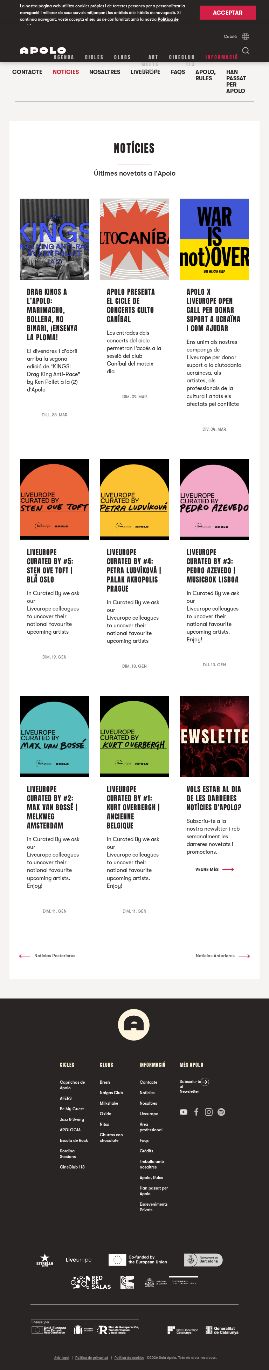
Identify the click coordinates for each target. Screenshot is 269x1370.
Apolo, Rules (205, 75)
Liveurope (149, 1113)
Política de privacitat (91, 1357)
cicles (94, 57)
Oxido (105, 1113)
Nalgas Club (111, 1092)
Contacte (148, 1082)
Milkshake (109, 1103)
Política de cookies (129, 1357)
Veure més (207, 869)
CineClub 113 (182, 61)
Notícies (147, 1092)
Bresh (105, 1082)
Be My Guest (72, 1108)
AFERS (66, 1098)
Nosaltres (148, 1103)
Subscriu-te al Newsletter (190, 1086)
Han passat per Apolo (236, 81)
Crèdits (146, 1151)
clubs (122, 57)
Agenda (64, 57)
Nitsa (104, 1124)
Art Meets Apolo (150, 64)
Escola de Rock (74, 1140)
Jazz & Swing (72, 1119)
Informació (222, 57)
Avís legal (61, 1357)
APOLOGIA (70, 1129)
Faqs (144, 1140)
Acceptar (227, 13)
